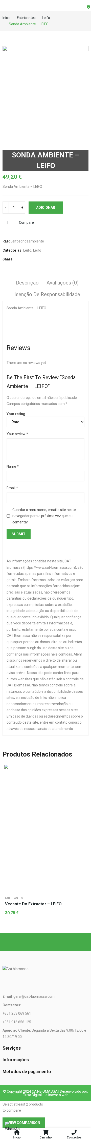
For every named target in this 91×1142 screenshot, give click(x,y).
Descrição (27, 283)
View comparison (24, 1123)
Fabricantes (14, 898)
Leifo (27, 250)
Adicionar (45, 208)
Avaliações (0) (63, 283)
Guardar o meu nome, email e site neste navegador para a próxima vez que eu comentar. (44, 516)
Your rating (16, 414)
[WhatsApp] (12, 1129)
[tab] (27, 283)
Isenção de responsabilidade (47, 294)
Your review (17, 434)
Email (12, 488)
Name (13, 466)
